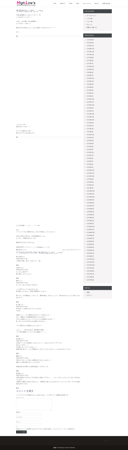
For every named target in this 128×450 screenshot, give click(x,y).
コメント (19, 397)
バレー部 (89, 21)
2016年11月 (90, 69)
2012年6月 (90, 146)
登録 (88, 292)
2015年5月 (90, 90)
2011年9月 (90, 158)
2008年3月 (90, 250)
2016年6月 (90, 72)
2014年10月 (90, 105)
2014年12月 (90, 99)
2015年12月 (90, 78)
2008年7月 (90, 238)
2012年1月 (90, 149)
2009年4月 (90, 215)
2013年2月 (90, 129)
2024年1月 (90, 43)
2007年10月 (91, 265)
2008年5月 (90, 244)
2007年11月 (90, 262)
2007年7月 (90, 274)
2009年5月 (90, 212)
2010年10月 (90, 176)
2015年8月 (90, 84)
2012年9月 (90, 140)
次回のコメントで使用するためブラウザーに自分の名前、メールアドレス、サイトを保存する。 (46, 429)
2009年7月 (90, 206)
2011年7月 (90, 161)
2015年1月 (90, 96)
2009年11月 (90, 194)
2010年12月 (90, 170)
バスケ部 (46, 247)
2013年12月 (90, 114)
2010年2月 (90, 185)
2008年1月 (90, 256)
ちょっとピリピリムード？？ (71, 250)
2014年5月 (90, 108)
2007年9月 (90, 268)
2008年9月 (90, 235)
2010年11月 (90, 173)
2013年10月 (90, 120)
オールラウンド (91, 15)
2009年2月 (90, 220)
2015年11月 (90, 81)
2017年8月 (90, 57)
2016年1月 (90, 75)
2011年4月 (90, 167)
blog (96, 3)
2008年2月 (90, 253)
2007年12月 (91, 259)
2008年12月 (91, 226)
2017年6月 (90, 60)
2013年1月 (90, 132)
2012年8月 (90, 143)
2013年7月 (90, 126)
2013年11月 (90, 117)
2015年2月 (90, 93)
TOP (54, 3)
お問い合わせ (106, 3)
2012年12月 (90, 134)
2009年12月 (91, 191)
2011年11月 (90, 155)
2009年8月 (90, 203)
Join (70, 3)
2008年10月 (91, 232)
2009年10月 (91, 197)
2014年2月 (90, 111)
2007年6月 (90, 277)
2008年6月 (90, 241)
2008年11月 (90, 229)
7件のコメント (30, 247)
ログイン (89, 295)
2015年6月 (90, 87)
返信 (17, 265)
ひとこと (89, 24)
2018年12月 (90, 49)
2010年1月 (90, 188)
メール (19, 417)
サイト (18, 422)
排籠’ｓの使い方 (92, 27)
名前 (18, 412)
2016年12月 (90, 66)
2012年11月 (90, 137)
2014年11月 (90, 102)
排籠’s (28, 3)
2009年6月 (90, 209)
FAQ (77, 3)
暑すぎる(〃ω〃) (21, 250)
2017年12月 (90, 51)
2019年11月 (90, 46)
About (62, 3)
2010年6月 (90, 179)
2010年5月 (90, 182)
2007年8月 (90, 271)
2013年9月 (90, 123)
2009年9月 (90, 200)
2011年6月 (90, 164)
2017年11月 (90, 54)
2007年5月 (90, 280)
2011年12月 (90, 152)
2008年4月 (90, 247)
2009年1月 (90, 223)
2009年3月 (90, 218)
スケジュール (87, 3)
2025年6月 (90, 40)
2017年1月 (90, 63)
